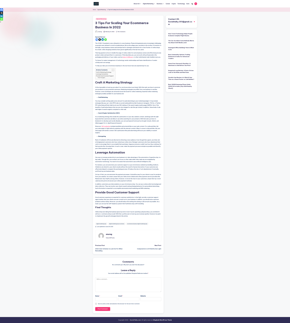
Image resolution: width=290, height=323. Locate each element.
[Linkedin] (102, 39)
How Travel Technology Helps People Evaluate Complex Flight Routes (180, 34)
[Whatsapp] (105, 39)
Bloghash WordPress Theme (162, 320)
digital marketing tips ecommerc (116, 223)
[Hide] (0, 22)
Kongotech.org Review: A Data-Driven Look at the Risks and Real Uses (181, 71)
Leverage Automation (102, 74)
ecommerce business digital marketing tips (137, 223)
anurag (109, 234)
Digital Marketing (101, 9)
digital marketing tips (101, 223)
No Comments (121, 31)
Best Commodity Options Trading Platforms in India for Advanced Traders (179, 56)
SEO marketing (106, 126)
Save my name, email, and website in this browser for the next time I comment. (119, 303)
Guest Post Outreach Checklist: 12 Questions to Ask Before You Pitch (179, 64)
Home (94, 9)
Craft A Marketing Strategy (103, 72)
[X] (99, 39)
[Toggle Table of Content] (112, 70)
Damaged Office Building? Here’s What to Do (181, 48)
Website (143, 296)
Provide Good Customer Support (105, 76)
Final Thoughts (101, 77)
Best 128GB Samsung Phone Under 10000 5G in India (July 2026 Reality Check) (180, 86)
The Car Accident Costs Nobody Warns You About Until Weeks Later (181, 41)
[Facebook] (96, 39)
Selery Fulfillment (128, 57)
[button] (110, 238)
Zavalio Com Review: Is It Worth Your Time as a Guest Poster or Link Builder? (181, 78)
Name (97, 296)
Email (120, 296)
